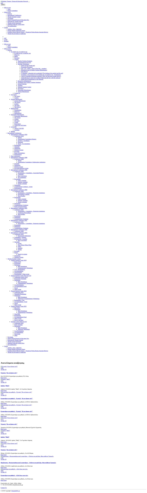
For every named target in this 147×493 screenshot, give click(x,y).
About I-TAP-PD (19, 128)
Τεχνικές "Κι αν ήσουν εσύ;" (9, 373)
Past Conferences (15, 156)
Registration (17, 145)
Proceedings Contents (23, 194)
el (2, 3)
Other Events (17, 318)
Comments (20, 174)
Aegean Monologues (23, 91)
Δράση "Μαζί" (5, 385)
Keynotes (16, 151)
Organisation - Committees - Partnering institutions (31, 193)
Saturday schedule (22, 182)
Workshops (17, 148)
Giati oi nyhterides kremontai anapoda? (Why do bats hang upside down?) (41, 76)
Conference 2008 (19, 159)
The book (16, 105)
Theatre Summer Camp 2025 (18, 306)
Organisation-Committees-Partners (27, 139)
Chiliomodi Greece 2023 (21, 277)
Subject (20, 137)
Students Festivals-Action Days (15, 343)
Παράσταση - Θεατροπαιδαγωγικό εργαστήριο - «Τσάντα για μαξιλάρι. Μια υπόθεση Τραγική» (28, 462)
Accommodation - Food (20, 301)
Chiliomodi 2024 (18, 292)
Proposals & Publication (24, 236)
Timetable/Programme (20, 294)
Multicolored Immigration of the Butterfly (32, 79)
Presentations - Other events (21, 274)
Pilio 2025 (17, 308)
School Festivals (22, 84)
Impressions (17, 124)
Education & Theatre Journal (15, 340)
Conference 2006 (19, 171)
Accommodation (18, 271)
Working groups (18, 167)
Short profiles (21, 214)
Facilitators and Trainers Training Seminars (29, 82)
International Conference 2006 (19, 170)
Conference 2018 (19, 136)
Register (6, 41)
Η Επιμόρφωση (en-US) (24, 62)
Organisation (17, 110)
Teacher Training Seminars (25, 61)
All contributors (22, 177)
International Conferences (14, 133)
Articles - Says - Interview (14, 347)
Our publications (11, 344)
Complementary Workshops (25, 268)
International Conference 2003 (19, 208)
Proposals (20, 142)
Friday (19, 246)
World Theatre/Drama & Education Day (18, 338)
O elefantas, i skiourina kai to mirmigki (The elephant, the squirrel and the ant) (42, 73)
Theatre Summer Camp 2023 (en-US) (21, 275)
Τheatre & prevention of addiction (16, 352)
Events (19, 243)
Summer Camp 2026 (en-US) (19, 321)
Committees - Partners (20, 237)
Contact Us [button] (4, 487)
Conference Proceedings (24, 213)
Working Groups (18, 150)
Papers (16, 252)
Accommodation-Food (20, 286)
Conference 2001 (19, 222)
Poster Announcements (20, 206)
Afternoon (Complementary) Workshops (28, 298)
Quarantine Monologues (24, 90)
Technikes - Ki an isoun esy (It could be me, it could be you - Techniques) (41, 74)
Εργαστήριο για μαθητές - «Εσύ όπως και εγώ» (14, 475)
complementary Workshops (25, 312)
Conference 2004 (19, 191)
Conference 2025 (19, 234)
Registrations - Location (20, 239)
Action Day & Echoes (20, 125)
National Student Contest (24, 87)
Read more (4, 377)
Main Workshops (22, 266)
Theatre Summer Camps (14, 259)
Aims (8, 45)
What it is (16, 55)
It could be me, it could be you (19, 51)
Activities (16, 130)
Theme (19, 160)
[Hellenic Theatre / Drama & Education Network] (14, 1)
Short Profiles (21, 196)
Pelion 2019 (17, 262)
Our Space (20, 88)
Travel (16, 288)
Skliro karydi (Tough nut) (28, 65)
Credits (16, 122)
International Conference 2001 (19, 220)
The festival (17, 107)
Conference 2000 (19, 231)
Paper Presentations (19, 153)
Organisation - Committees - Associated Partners (31, 173)
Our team (16, 58)
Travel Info (17, 334)
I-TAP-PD (14, 127)
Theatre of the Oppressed (14, 341)
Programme (17, 179)
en (1, 3)
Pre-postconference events (21, 168)
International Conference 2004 (19, 190)
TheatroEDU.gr (15, 491)
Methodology (18, 113)
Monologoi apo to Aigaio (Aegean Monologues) (34, 70)
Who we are (7, 44)
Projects (9, 50)
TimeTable (17, 314)
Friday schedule (22, 180)
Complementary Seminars (21, 205)
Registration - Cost (19, 300)
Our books (10, 337)
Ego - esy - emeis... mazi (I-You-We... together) (33, 68)
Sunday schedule (22, 183)
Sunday (20, 249)
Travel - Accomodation (24, 144)
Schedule (16, 163)
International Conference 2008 (19, 157)
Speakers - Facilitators (24, 140)
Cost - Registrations (19, 269)
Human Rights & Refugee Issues (16, 349)
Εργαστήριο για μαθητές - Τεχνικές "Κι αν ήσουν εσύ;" (17, 398)
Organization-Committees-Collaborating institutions (31, 162)
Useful (6, 346)
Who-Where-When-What (24, 245)
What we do (7, 48)
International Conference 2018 (19, 134)
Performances (18, 154)
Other (15, 335)
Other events (17, 289)
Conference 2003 (19, 209)
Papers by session (22, 254)
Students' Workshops (23, 64)
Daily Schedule (18, 324)
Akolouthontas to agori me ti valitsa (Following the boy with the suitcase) (40, 78)
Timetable (17, 147)
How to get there (22, 176)
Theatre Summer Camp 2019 (18, 260)
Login (5, 39)
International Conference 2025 (19, 232)
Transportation (18, 272)
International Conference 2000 (19, 229)
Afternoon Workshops (24, 329)
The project (17, 102)
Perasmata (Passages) (26, 67)
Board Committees (12, 47)
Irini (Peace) (24, 71)
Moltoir (13, 131)
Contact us (17, 93)
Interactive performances (24, 81)
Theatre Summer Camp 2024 (18, 291)
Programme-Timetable (20, 278)
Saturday (20, 248)
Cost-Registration (19, 285)
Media (16, 56)
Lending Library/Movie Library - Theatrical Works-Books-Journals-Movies (27, 351)
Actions (16, 59)
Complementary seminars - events (23, 186)
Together (20, 85)
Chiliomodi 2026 (18, 323)
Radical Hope (14, 108)
